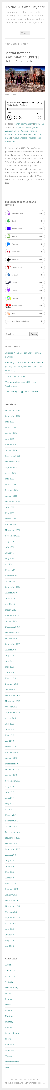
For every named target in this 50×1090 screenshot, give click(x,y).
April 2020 (10, 604)
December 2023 (12, 456)
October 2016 (11, 843)
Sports (8, 1038)
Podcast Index (35, 134)
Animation (10, 976)
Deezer (23, 137)
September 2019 (12, 644)
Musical (9, 1010)
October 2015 (11, 912)
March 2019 (10, 678)
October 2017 (11, 775)
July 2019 (9, 655)
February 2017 (11, 820)
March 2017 (10, 815)
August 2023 (11, 473)
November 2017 (12, 769)
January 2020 (11, 621)
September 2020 (13, 587)
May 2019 (9, 666)
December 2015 (12, 900)
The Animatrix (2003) (15, 376)
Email (8, 137)
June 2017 (9, 798)
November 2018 (12, 701)
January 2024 (11, 450)
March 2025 (10, 427)
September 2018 (12, 712)
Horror (8, 1004)
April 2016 (9, 877)
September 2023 (12, 467)
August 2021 (10, 541)
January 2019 (11, 689)
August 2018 (10, 718)
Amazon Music (12, 131)
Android (24, 131)
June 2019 (9, 661)
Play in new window (23, 123)
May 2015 (9, 940)
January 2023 (11, 496)
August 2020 (11, 592)
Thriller (9, 1056)
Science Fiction (12, 1033)
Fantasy (9, 999)
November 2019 (12, 632)
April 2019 (9, 672)
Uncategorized (12, 1061)
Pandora (33, 131)
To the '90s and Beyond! (25, 7)
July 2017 (9, 792)
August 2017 (10, 786)
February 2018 (11, 752)
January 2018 (11, 758)
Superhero (10, 1050)
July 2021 (9, 547)
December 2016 (12, 832)
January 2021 (11, 581)
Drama (8, 993)
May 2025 (9, 421)
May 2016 (9, 872)
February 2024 (11, 444)
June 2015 (9, 934)
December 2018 (12, 695)
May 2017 (9, 803)
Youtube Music (35, 137)
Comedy (9, 981)
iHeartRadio (10, 134)
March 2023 (10, 484)
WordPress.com (36, 1083)
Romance (9, 1027)
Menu (26, 33)
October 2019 (11, 638)
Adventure (10, 970)
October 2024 (11, 433)
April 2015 (9, 946)
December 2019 (12, 627)
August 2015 (10, 923)
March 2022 (10, 518)
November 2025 (12, 410)
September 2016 (12, 849)
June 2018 (9, 729)
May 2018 (9, 735)
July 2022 (9, 507)
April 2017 (9, 809)
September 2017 (12, 780)
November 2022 (12, 501)
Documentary (11, 987)
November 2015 (12, 906)
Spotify (34, 127)
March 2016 (10, 883)
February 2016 (11, 889)
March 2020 (10, 609)
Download (39, 123)
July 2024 (9, 439)
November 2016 (12, 837)
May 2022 (9, 513)
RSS (7, 141)
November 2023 (12, 461)
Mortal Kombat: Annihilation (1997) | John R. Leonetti (22, 57)
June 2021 (9, 552)
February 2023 (11, 490)
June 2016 (9, 866)
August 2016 (10, 855)
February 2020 (12, 615)
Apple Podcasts (22, 127)
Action (8, 964)
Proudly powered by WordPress (25, 1080)
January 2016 (11, 894)
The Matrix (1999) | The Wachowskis (22, 391)
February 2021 (11, 575)
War (7, 1067)
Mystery (9, 1016)
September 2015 (12, 917)
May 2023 (9, 478)
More (12, 141)
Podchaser (23, 134)
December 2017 (12, 763)
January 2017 (11, 826)
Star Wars (9, 1044)
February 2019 (11, 684)
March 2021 (10, 570)
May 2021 (9, 558)
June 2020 (10, 598)
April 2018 (9, 741)
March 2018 (10, 746)
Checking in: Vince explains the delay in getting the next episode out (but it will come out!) (24, 366)
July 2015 (9, 929)
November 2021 (12, 530)
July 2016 (9, 860)
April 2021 (9, 564)
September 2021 (12, 535)
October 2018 (11, 706)
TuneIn (15, 137)
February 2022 (11, 524)
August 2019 (10, 649)
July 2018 (9, 723)
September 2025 (12, 416)
